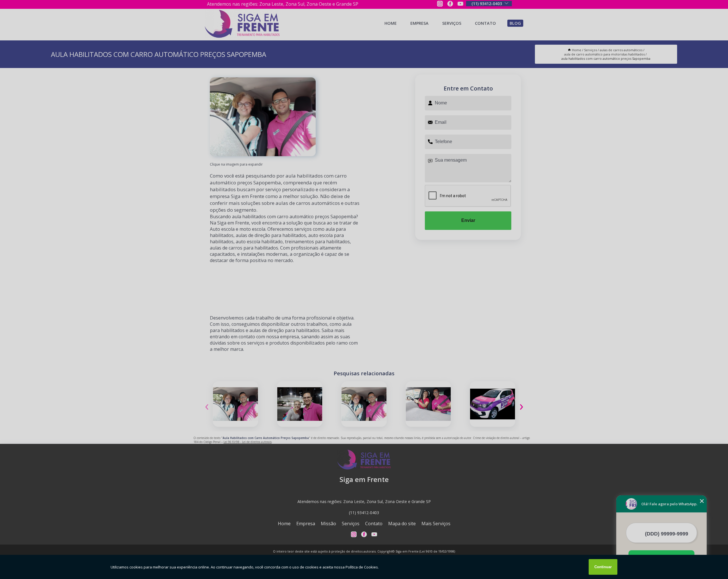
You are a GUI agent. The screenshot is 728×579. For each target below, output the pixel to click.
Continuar (603, 567)
